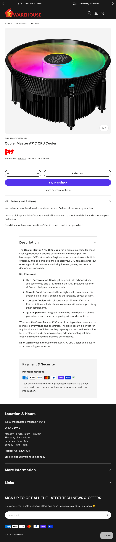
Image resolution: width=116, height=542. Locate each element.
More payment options (58, 190)
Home (7, 23)
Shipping (22, 158)
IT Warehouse (17, 534)
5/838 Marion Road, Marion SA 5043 (25, 421)
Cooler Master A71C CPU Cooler (26, 23)
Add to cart (77, 173)
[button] (102, 13)
